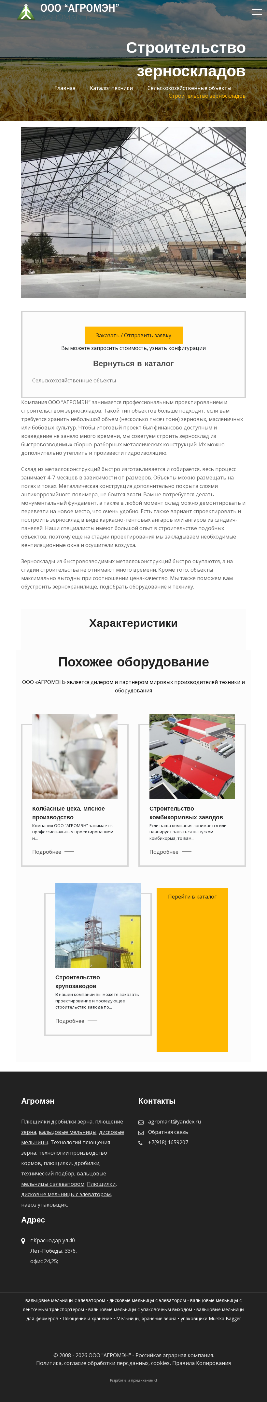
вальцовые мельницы (67, 1131)
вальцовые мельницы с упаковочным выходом (140, 1309)
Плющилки (101, 1183)
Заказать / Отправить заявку (133, 335)
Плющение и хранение (87, 1318)
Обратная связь (168, 1131)
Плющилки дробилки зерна (56, 1121)
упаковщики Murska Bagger (211, 1318)
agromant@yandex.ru (174, 1121)
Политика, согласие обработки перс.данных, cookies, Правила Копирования (133, 1363)
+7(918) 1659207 (168, 1142)
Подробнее (46, 851)
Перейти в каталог (192, 896)
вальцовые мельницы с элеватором (65, 1300)
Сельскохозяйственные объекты (74, 380)
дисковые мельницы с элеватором (66, 1194)
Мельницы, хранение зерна (146, 1318)
